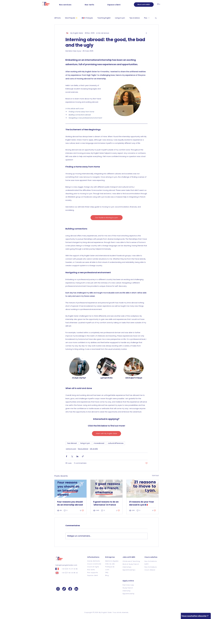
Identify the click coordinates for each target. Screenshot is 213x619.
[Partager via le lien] (83, 456)
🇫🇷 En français (87, 18)
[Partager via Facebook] (66, 456)
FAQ (106, 572)
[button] (65, 4)
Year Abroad (72, 443)
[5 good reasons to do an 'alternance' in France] (107, 489)
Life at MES (94, 449)
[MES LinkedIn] (76, 588)
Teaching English (104, 18)
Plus (145, 18)
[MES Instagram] (57, 588)
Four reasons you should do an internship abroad (70, 503)
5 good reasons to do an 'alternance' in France (106, 503)
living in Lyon (85, 443)
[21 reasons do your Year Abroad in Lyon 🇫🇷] (142, 489)
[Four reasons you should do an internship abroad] (70, 489)
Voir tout (155, 475)
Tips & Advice (134, 18)
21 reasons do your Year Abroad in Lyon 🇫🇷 (141, 503)
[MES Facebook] (70, 588)
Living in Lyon (120, 18)
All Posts (57, 18)
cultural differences (115, 443)
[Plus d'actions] (146, 33)
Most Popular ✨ (71, 18)
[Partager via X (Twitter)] (72, 456)
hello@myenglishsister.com (66, 565)
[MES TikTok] (64, 588)
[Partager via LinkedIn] (77, 456)
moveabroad (99, 443)
